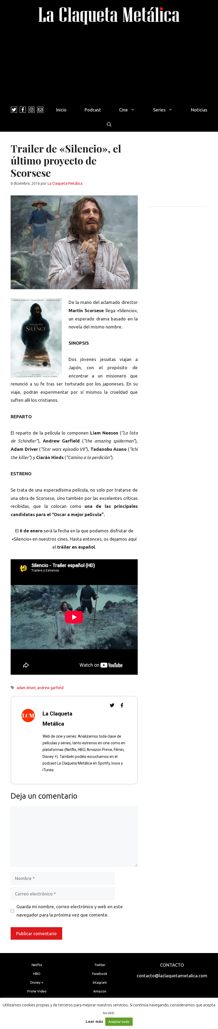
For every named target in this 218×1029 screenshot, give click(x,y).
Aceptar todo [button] (118, 1021)
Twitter (100, 965)
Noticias (199, 109)
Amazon (99, 991)
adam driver (26, 688)
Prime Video (37, 991)
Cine (123, 109)
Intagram (100, 982)
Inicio (61, 109)
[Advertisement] (109, 62)
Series (159, 109)
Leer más (94, 1021)
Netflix (37, 965)
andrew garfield (50, 688)
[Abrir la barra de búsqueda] (109, 124)
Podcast (93, 109)
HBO (36, 973)
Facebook (99, 973)
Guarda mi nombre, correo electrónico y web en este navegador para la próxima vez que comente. (69, 910)
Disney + (36, 982)
